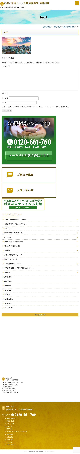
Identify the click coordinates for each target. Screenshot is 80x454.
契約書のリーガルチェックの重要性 (17, 431)
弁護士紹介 (7, 281)
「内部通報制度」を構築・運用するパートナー (18, 268)
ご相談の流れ (8, 299)
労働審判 (7, 250)
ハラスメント (8, 237)
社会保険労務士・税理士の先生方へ (15, 224)
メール (5, 98)
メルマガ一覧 (8, 228)
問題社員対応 (10, 421)
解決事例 (7, 272)
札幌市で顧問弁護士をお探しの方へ (15, 219)
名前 (4, 93)
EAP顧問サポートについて (12, 263)
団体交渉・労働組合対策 (12, 246)
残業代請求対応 (11, 418)
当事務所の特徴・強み (11, 259)
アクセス (7, 294)
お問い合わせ (8, 303)
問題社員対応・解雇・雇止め (13, 232)
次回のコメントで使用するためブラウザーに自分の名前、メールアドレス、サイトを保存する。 (36, 106)
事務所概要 (7, 290)
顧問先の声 (7, 277)
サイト (4, 102)
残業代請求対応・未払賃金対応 (14, 241)
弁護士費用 (7, 285)
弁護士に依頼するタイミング (13, 255)
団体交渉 (9, 426)
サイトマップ (8, 308)
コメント (6, 66)
